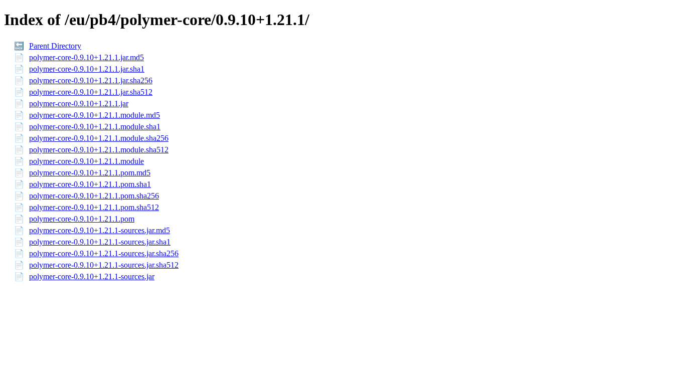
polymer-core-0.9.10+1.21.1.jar (78, 103)
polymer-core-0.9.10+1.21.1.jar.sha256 (90, 80)
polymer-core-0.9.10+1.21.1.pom (81, 219)
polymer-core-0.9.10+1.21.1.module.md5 (94, 115)
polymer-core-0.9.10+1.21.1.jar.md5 (86, 57)
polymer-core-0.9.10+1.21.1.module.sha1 (94, 126)
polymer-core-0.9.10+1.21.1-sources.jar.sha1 (99, 242)
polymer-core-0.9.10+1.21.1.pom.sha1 (90, 184)
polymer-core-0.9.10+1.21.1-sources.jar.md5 (99, 230)
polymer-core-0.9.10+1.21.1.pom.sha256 (94, 195)
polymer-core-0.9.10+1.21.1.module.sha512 (98, 149)
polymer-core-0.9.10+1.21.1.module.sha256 (98, 138)
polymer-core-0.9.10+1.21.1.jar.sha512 (90, 92)
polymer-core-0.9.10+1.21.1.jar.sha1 (86, 69)
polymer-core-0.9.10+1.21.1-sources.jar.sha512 (104, 265)
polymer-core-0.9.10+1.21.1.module (86, 161)
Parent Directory (55, 46)
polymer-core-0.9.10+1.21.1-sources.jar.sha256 (104, 253)
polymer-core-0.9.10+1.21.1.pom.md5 (89, 172)
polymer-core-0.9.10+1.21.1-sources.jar (91, 276)
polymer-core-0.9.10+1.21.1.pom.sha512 (94, 207)
